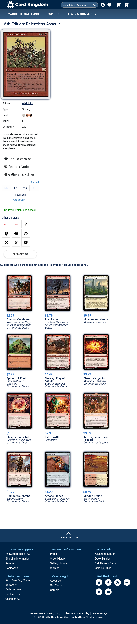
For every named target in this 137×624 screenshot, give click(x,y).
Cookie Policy (69, 613)
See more (18, 254)
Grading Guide (103, 568)
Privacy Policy (54, 613)
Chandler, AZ (12, 598)
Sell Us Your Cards (105, 563)
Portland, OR (12, 594)
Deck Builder (102, 558)
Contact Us (11, 568)
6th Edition (27, 103)
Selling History (58, 563)
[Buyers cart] (118, 4)
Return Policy (83, 613)
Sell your (20, 210)
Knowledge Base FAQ (18, 553)
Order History (57, 558)
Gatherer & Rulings (22, 174)
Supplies (53, 14)
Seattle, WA (12, 584)
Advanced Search (105, 553)
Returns (9, 563)
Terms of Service (37, 613)
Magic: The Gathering (23, 14)
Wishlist (54, 568)
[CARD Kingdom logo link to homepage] (27, 4)
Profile (54, 553)
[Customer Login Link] (103, 5)
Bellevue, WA (13, 589)
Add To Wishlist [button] (19, 159)
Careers (54, 590)
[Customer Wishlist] (109, 5)
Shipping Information (17, 558)
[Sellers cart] (126, 4)
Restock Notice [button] (18, 167)
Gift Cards (56, 585)
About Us (55, 580)
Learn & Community (82, 14)
